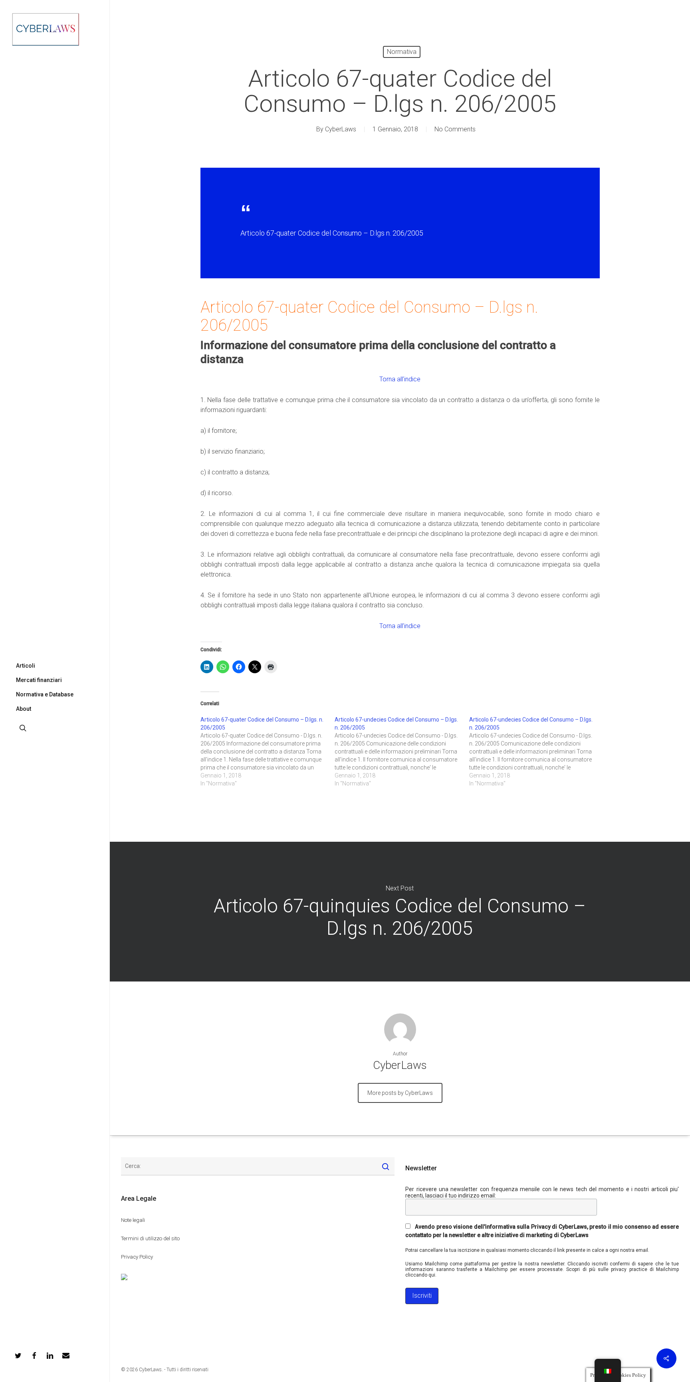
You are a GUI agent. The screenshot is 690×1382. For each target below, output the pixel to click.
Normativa (401, 52)
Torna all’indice (399, 379)
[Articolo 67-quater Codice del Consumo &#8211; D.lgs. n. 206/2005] (267, 751)
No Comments (455, 129)
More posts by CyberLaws (400, 1093)
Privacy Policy (137, 1257)
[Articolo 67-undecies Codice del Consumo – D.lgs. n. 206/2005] (402, 751)
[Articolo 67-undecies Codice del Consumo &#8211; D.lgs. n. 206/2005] (536, 751)
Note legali (133, 1220)
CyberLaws (340, 129)
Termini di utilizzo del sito (150, 1238)
